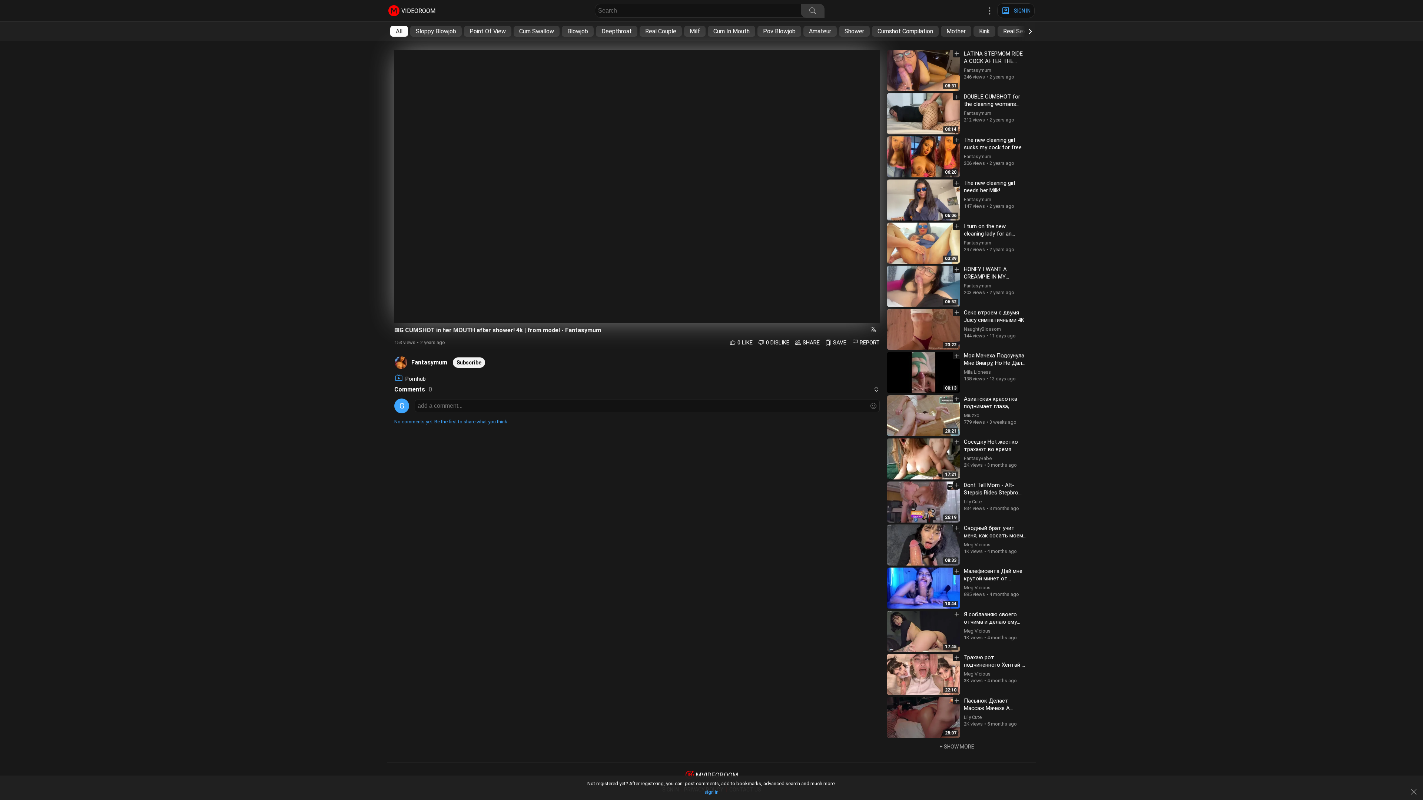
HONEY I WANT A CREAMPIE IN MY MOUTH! (985, 276)
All (399, 31)
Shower (854, 31)
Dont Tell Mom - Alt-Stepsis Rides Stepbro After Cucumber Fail (991, 492)
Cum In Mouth (731, 31)
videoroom (418, 10)
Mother (956, 31)
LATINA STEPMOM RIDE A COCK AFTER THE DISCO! (993, 61)
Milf (695, 31)
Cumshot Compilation (905, 31)
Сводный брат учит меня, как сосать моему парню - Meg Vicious (995, 535)
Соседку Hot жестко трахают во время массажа (991, 449)
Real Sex (1014, 31)
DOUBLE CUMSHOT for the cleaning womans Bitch (992, 104)
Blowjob (577, 31)
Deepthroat (616, 31)
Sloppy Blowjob (436, 31)
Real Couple (660, 31)
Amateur (820, 31)
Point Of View (488, 31)
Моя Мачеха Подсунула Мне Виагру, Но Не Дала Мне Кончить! (994, 363)
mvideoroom (717, 775)
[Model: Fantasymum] (401, 362)
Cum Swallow (536, 31)
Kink (984, 31)
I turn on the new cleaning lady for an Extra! (988, 233)
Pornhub (415, 379)
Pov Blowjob (779, 31)
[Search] (813, 11)
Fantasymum (429, 362)
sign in (711, 792)
